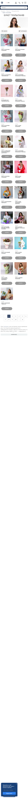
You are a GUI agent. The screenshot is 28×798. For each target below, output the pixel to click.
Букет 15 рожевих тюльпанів (5, 49)
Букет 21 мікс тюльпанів (18, 176)
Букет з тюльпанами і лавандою (6, 201)
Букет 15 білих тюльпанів (18, 252)
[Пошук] (25, 8)
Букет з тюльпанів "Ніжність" (5, 302)
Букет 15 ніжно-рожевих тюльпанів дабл (20, 227)
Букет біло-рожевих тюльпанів (20, 49)
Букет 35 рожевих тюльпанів (5, 125)
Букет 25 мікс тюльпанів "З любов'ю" (18, 202)
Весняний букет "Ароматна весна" (5, 100)
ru (9, 2)
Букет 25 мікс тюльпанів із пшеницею (4, 278)
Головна (3, 11)
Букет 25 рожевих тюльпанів (5, 176)
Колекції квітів (15, 11)
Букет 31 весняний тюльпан (5, 252)
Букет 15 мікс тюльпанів (18, 125)
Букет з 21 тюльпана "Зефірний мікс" (6, 74)
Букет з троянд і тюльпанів (19, 277)
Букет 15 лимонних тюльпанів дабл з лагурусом (5, 151)
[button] (12, 26)
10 (15, 319)
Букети (8, 11)
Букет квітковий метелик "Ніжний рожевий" (5, 227)
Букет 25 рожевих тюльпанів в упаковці (20, 74)
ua (6, 2)
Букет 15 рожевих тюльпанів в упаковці (20, 150)
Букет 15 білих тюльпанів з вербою (20, 100)
